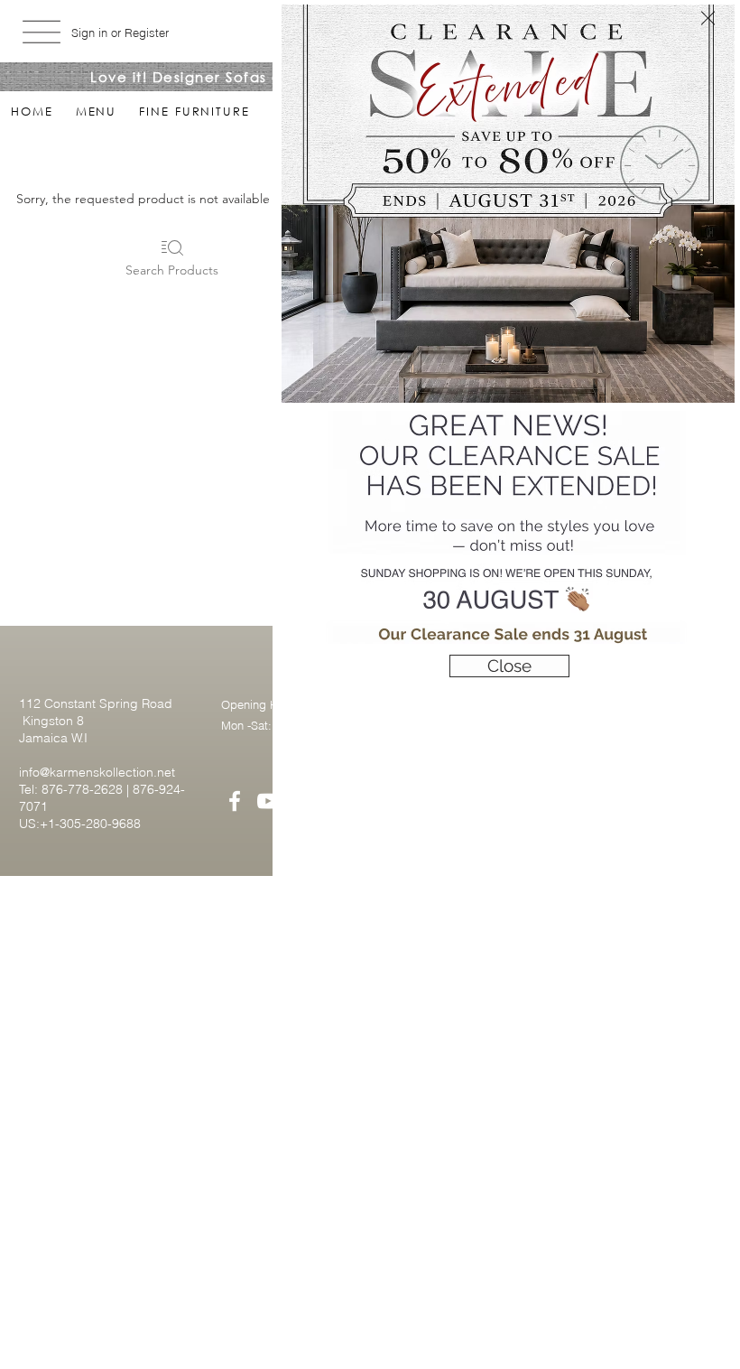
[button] (708, 18)
